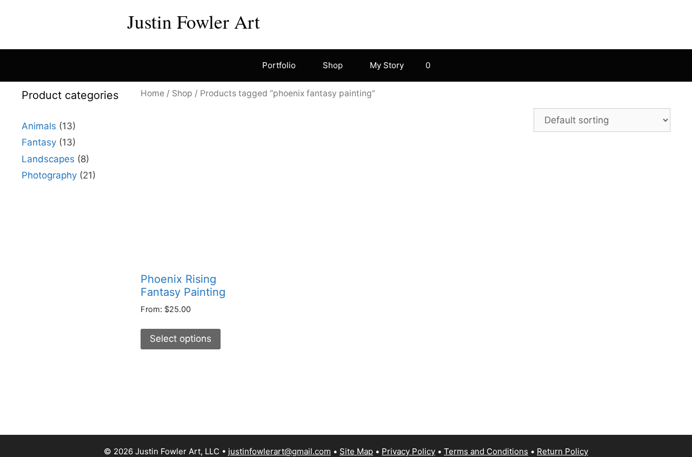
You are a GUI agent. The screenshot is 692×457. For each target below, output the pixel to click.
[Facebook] (532, 19)
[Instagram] (553, 19)
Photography (49, 175)
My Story (387, 65)
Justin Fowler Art (193, 21)
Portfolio (279, 65)
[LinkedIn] (595, 19)
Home (152, 93)
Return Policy (562, 451)
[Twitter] (616, 19)
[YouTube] (574, 19)
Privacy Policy (408, 451)
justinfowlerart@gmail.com (279, 451)
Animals (39, 126)
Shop (333, 65)
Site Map (356, 451)
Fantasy (39, 142)
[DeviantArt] (637, 19)
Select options (180, 338)
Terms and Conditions (486, 451)
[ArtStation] (658, 19)
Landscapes (48, 159)
